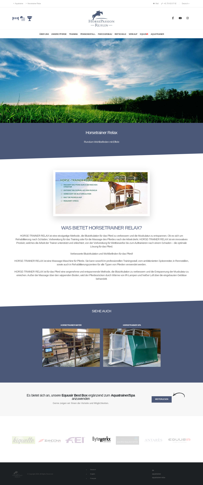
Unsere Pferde (59, 34)
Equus (144, 34)
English (92, 474)
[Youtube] (180, 18)
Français (93, 478)
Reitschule (120, 34)
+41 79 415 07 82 (169, 4)
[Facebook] (173, 18)
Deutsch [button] (185, 4)
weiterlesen (161, 399)
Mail (157, 4)
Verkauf (133, 34)
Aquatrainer (19, 4)
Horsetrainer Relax (34, 4)
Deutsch (93, 469)
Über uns (44, 34)
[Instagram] (187, 18)
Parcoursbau (105, 34)
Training (73, 34)
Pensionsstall (88, 34)
